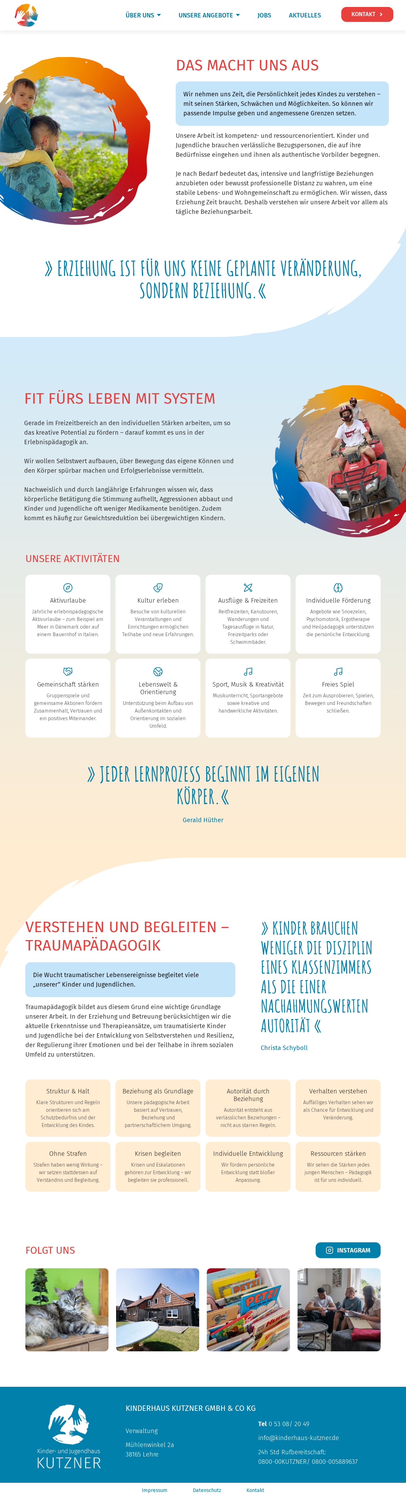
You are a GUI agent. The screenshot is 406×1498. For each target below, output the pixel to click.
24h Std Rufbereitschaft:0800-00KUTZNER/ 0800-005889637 (308, 1456)
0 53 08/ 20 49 (283, 1424)
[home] (27, 15)
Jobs (264, 15)
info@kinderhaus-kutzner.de (298, 1438)
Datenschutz (207, 1490)
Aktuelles (305, 15)
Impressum (154, 1490)
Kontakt (255, 1490)
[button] (141, 15)
